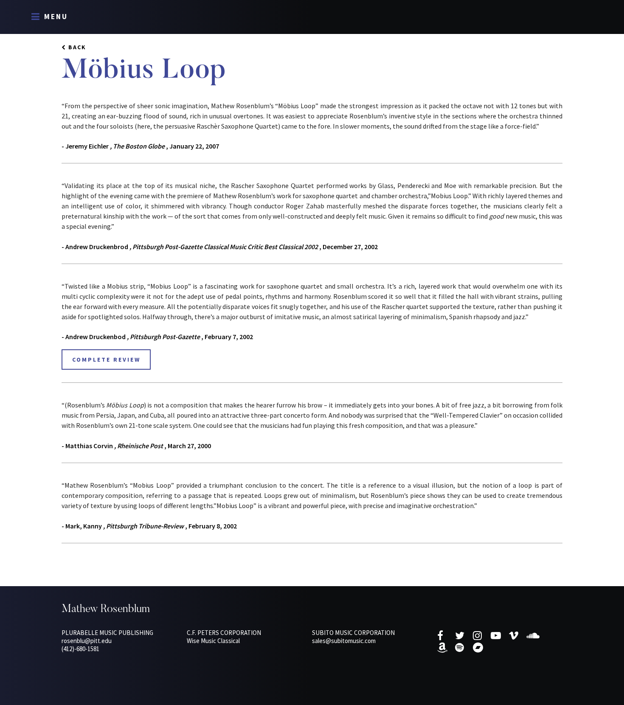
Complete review (106, 359)
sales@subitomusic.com (344, 641)
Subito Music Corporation (353, 633)
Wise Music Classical (213, 641)
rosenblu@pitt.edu (87, 641)
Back (77, 47)
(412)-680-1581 (80, 649)
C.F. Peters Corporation (224, 633)
